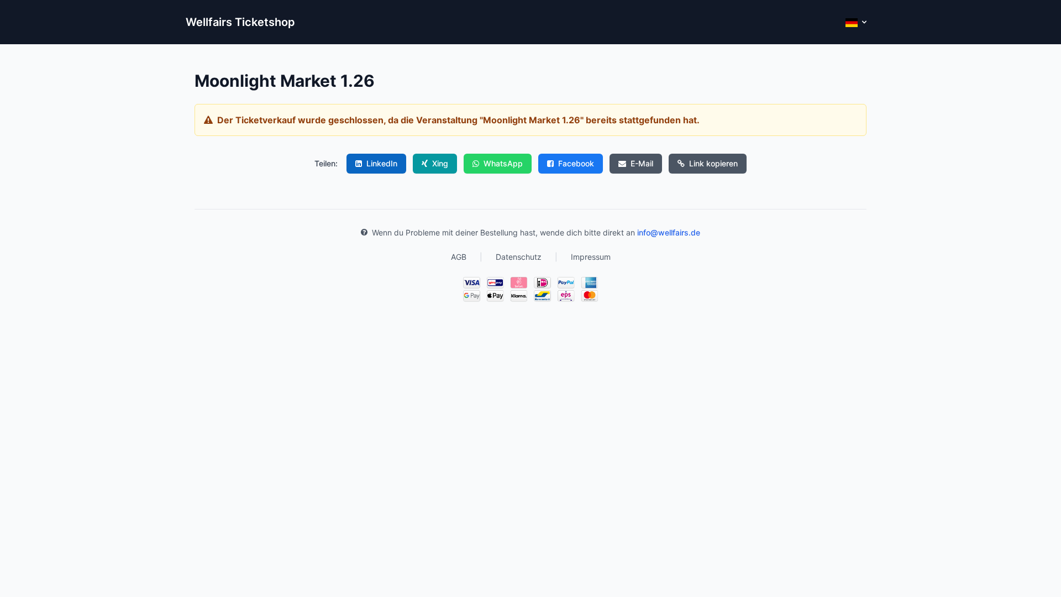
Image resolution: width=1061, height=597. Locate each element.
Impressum (591, 256)
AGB (458, 256)
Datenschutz (519, 256)
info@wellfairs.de (668, 232)
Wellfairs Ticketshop (240, 22)
